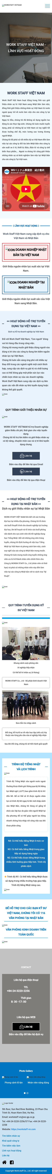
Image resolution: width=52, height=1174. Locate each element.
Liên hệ (28, 455)
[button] (25, 1093)
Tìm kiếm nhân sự (11, 1136)
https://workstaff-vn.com (23, 1129)
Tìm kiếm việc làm (11, 1145)
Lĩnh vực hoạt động (11, 1150)
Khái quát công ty (10, 1140)
